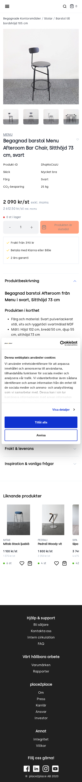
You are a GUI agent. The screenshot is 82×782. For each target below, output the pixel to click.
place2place (41, 684)
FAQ (41, 644)
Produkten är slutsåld (63, 227)
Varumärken (41, 665)
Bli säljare (41, 625)
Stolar (48, 18)
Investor (41, 718)
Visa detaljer (61, 409)
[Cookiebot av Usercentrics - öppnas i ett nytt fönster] (60, 343)
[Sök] (65, 6)
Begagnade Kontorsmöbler (22, 18)
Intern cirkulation (41, 637)
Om (41, 693)
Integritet (41, 739)
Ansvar (41, 712)
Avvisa (41, 435)
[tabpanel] (41, 66)
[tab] (11, 116)
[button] (73, 6)
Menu (8, 135)
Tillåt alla (41, 422)
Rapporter (41, 671)
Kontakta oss (41, 631)
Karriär (41, 705)
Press (41, 699)
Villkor (41, 746)
